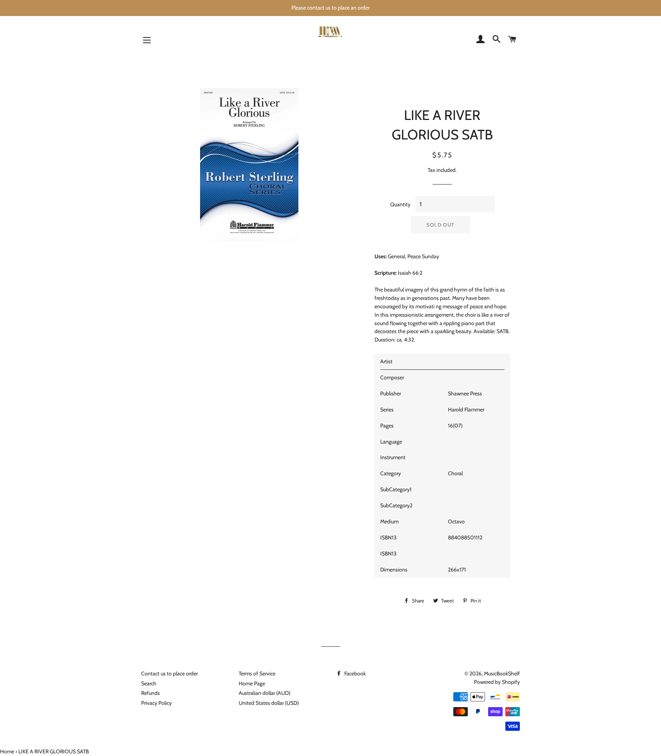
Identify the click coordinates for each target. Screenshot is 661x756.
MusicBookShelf (502, 673)
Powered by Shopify (497, 681)
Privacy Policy (156, 702)
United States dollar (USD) (269, 702)
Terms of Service (257, 673)
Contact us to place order (169, 673)
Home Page (252, 683)
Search (148, 683)
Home (7, 751)
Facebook (354, 673)
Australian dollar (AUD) (264, 693)
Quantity (400, 204)
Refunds (150, 693)
